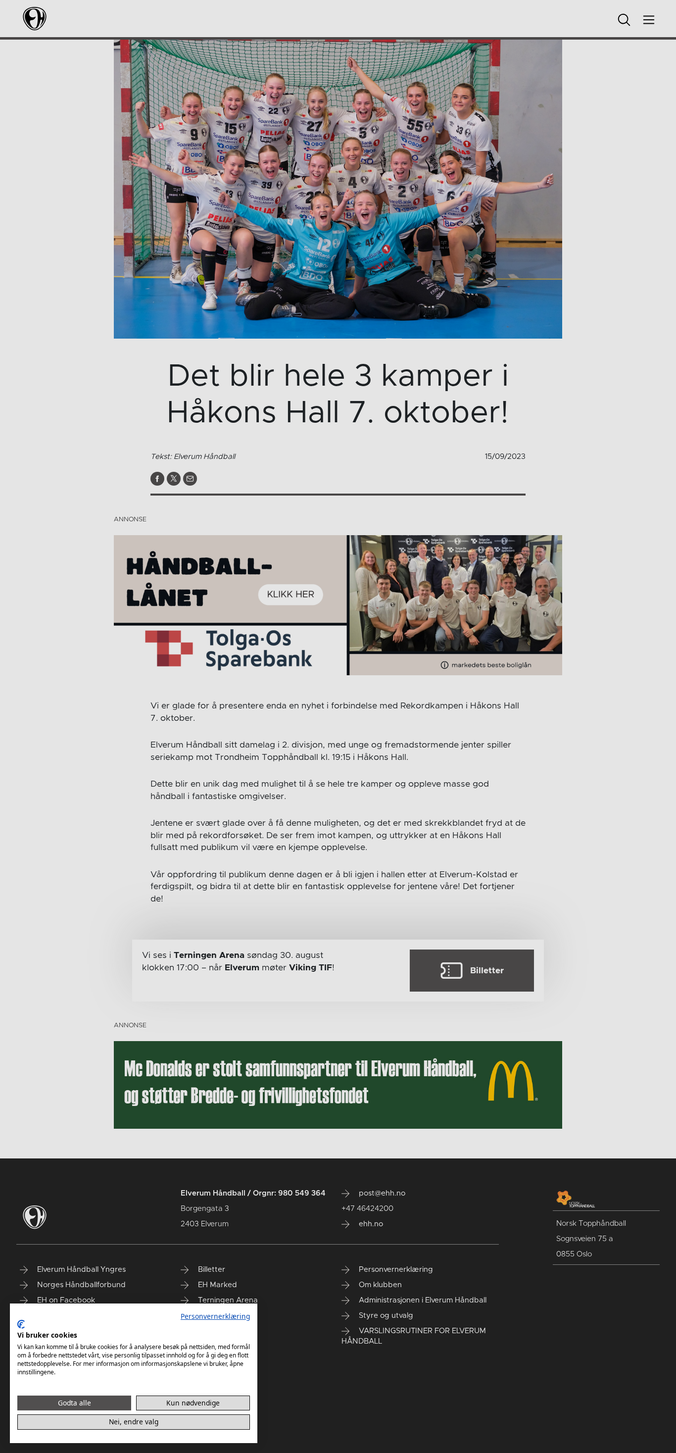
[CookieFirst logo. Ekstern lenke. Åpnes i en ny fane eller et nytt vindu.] (21, 1324)
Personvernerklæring (215, 1316)
